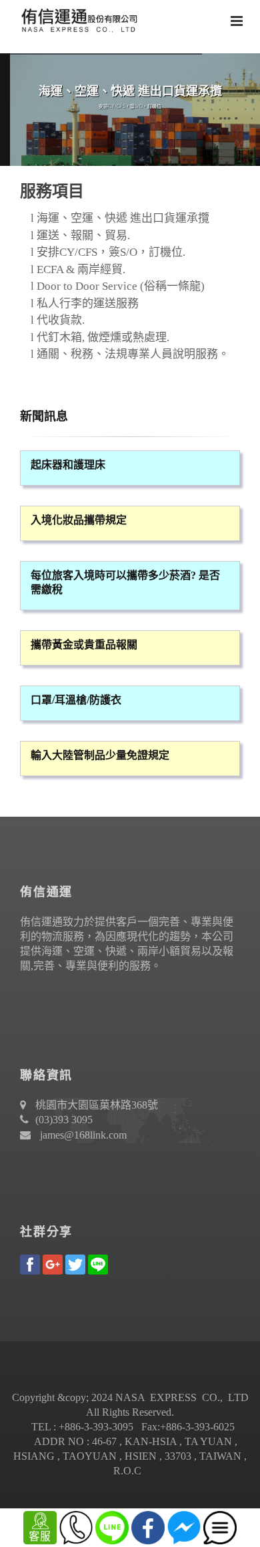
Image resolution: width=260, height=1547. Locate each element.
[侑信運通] (76, 20)
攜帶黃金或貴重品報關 (84, 644)
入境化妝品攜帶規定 (79, 520)
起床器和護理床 (68, 464)
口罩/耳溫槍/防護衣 (76, 700)
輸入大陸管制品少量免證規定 (100, 755)
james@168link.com (83, 1135)
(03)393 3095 (64, 1119)
